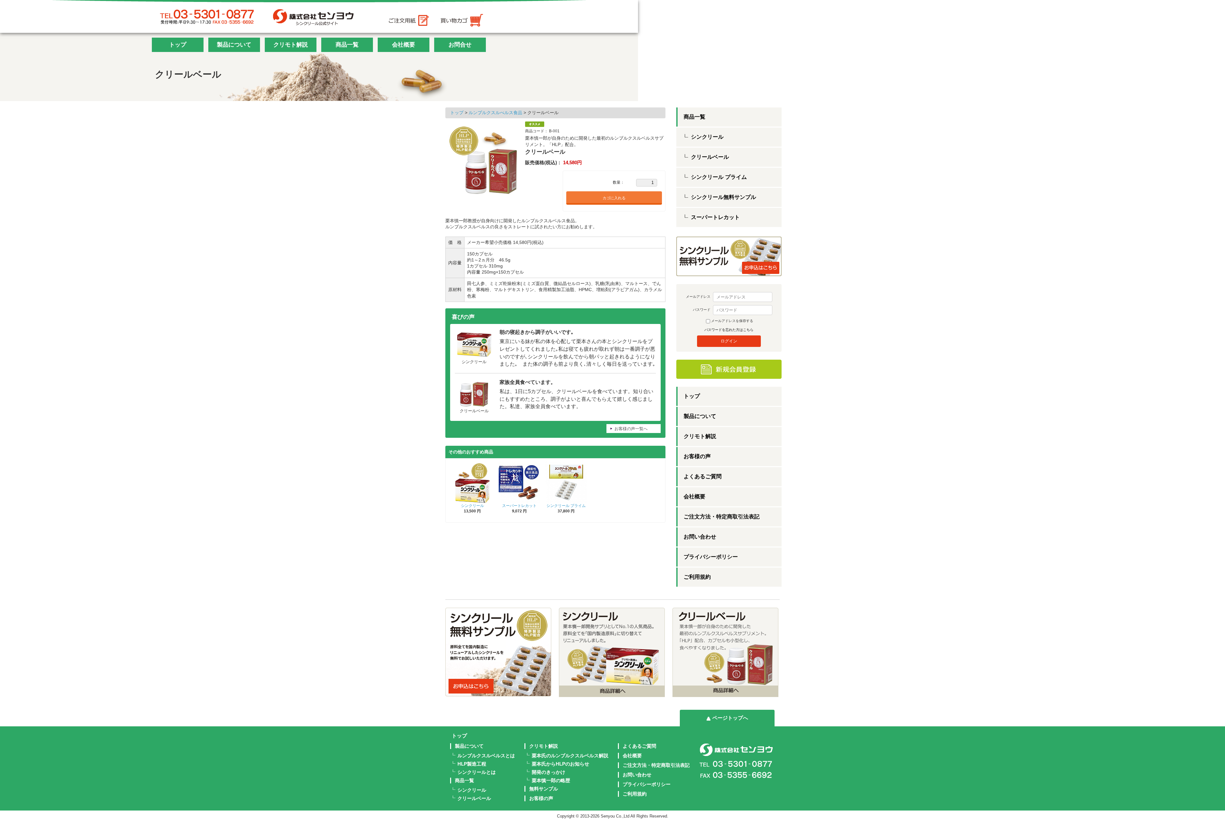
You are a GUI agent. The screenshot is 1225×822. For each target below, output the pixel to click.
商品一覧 (347, 44)
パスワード (701, 310)
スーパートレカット (519, 505)
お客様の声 (697, 456)
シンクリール (472, 505)
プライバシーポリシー (711, 557)
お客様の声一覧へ (631, 428)
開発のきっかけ (548, 772)
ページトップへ (730, 718)
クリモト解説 (290, 44)
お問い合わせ (700, 537)
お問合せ (460, 44)
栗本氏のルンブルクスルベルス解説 (570, 755)
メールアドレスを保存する (732, 321)
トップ (177, 44)
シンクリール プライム (566, 505)
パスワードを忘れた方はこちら (729, 330)
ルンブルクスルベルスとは (486, 755)
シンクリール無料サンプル (723, 197)
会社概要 (403, 44)
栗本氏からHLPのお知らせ (560, 764)
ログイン (729, 341)
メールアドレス (698, 296)
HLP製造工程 (471, 764)
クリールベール (710, 157)
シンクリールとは (476, 772)
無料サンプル (543, 788)
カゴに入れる (614, 198)
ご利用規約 (697, 577)
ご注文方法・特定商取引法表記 (722, 517)
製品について (234, 44)
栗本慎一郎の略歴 (551, 780)
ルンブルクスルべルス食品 (496, 112)
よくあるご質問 (703, 476)
